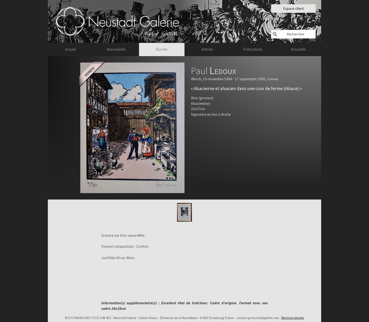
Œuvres (162, 49)
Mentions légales (292, 318)
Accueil (70, 49)
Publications (252, 49)
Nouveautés (116, 49)
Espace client (293, 8)
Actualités (298, 49)
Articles (207, 49)
